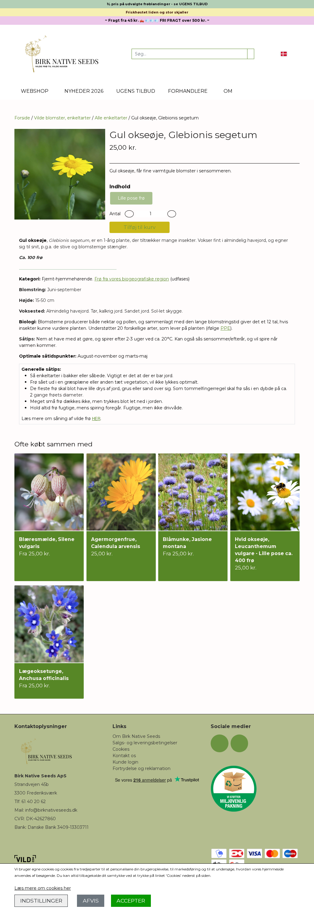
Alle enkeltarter (111, 118)
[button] (129, 213)
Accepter (131, 900)
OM (228, 91)
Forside (22, 118)
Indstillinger (41, 900)
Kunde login (125, 762)
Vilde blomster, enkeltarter (62, 118)
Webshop (34, 91)
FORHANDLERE (188, 91)
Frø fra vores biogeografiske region (131, 279)
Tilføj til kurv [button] (139, 227)
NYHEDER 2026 (83, 91)
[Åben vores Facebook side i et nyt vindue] (219, 743)
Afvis (91, 900)
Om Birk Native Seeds (136, 736)
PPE (225, 328)
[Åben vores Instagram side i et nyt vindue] (239, 743)
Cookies (121, 749)
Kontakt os (124, 755)
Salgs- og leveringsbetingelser (145, 743)
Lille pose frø (131, 198)
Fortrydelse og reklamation (141, 768)
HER (96, 418)
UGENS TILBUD (135, 91)
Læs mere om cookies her (42, 888)
